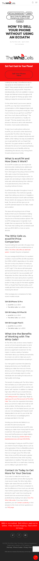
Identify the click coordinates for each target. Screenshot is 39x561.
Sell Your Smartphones (16, 13)
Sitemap (9, 547)
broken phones (24, 436)
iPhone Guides (17, 547)
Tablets (28, 13)
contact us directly (23, 502)
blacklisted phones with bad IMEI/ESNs (17, 439)
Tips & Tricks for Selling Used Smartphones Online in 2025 (20, 17)
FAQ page (10, 507)
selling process (13, 396)
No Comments (19, 44)
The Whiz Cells (16, 42)
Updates (20, 21)
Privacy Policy (28, 547)
